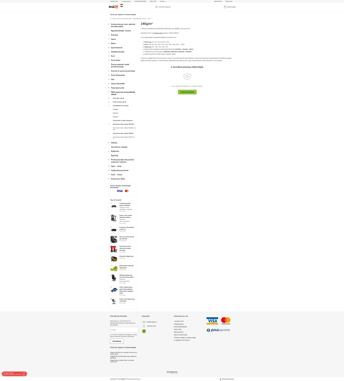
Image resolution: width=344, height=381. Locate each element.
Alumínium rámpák (119, 147)
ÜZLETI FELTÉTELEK (180, 335)
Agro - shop (116, 166)
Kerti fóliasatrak (118, 75)
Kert (113, 56)
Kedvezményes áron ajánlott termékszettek (123, 25)
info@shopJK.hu (151, 322)
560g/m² (115, 113)
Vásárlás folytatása (187, 92)
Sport (113, 39)
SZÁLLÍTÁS (153, 1)
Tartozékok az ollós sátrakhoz (123, 121)
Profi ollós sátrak (118, 98)
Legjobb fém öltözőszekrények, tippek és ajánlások (123, 357)
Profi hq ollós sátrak (119, 102)
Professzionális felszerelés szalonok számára (122, 160)
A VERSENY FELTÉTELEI (182, 340)
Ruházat (114, 35)
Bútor (113, 43)
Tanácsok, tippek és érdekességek (185, 338)
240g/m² (115, 109)
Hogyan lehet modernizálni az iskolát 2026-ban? (122, 361)
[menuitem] (123, 14)
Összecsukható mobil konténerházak (120, 65)
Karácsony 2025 (118, 179)
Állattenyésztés (117, 51)
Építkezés (115, 151)
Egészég (114, 155)
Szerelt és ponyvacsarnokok (123, 71)
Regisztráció (229, 1)
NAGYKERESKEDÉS (140, 1)
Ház (112, 79)
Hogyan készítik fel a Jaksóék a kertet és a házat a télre (123, 353)
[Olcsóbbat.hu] (172, 372)
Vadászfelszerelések (119, 170)
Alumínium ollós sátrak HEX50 (123, 133)
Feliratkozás (117, 341)
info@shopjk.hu (126, 1)
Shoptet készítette (228, 379)
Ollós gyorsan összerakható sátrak (123, 93)
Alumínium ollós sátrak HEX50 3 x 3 (124, 138)
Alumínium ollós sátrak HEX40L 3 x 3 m (124, 129)
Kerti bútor (115, 60)
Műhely (114, 142)
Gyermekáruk (116, 47)
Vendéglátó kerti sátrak (121, 106)
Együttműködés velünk (121, 30)
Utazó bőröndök (118, 83)
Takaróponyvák (117, 88)
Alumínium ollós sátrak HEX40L (123, 124)
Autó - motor (116, 174)
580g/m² (115, 117)
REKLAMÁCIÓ (178, 332)
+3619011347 (114, 1)
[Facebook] (144, 331)
